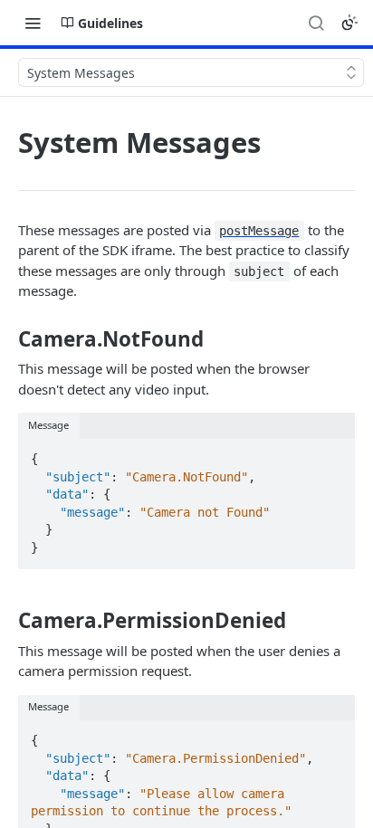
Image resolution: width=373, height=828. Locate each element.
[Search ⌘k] (315, 22)
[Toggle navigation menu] (32, 22)
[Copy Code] (333, 453)
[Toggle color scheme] (349, 22)
